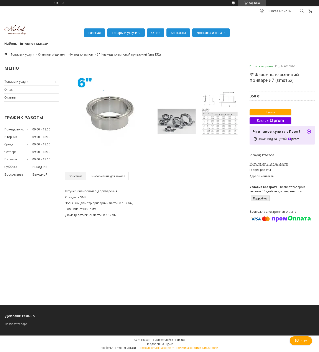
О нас (155, 32)
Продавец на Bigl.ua (159, 344)
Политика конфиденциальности (197, 348)
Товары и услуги (124, 32)
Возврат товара (16, 324)
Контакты (178, 32)
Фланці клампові (81, 54)
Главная (94, 32)
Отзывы (10, 97)
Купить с (263, 120)
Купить (270, 112)
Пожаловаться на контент (157, 348)
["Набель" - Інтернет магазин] (15, 30)
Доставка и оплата (211, 32)
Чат (304, 340)
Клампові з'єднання (52, 54)
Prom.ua (179, 340)
